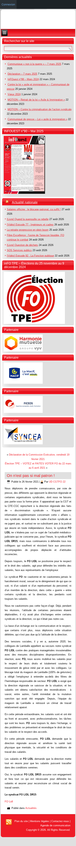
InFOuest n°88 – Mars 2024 (23, 79)
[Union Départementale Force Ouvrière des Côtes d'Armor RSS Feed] (9, 822)
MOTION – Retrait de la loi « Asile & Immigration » (36, 99)
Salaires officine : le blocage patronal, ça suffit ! (34, 209)
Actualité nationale (25, 202)
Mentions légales (39, 821)
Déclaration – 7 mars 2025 (22, 73)
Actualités (31, 808)
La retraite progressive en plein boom (28, 229)
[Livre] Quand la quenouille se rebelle (28, 219)
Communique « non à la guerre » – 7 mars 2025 (34, 64)
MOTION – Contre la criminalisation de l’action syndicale (40, 109)
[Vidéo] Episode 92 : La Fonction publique (30, 255)
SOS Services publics (19, 250)
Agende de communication (55, 825)
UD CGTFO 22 (57, 481)
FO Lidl (9, 801)
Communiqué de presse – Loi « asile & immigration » (37, 119)
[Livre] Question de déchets (22, 245)
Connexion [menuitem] (8, 4)
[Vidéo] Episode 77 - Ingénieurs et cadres (30, 224)
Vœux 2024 (14, 94)
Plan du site (21, 821)
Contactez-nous (60, 821)
